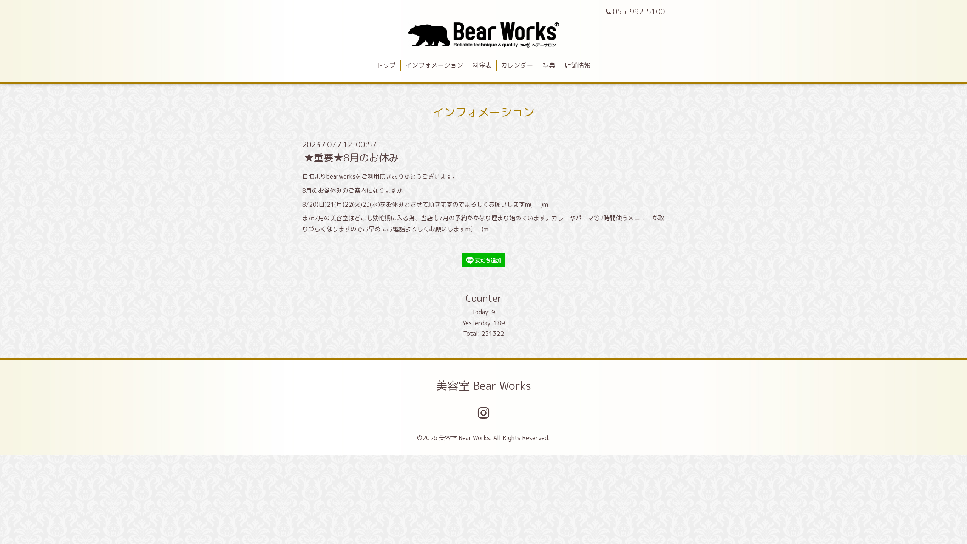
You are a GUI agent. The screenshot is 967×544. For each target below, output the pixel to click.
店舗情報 (577, 65)
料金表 (482, 65)
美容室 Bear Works (483, 386)
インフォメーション (434, 65)
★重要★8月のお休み (351, 157)
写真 (548, 65)
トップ (386, 65)
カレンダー (517, 65)
